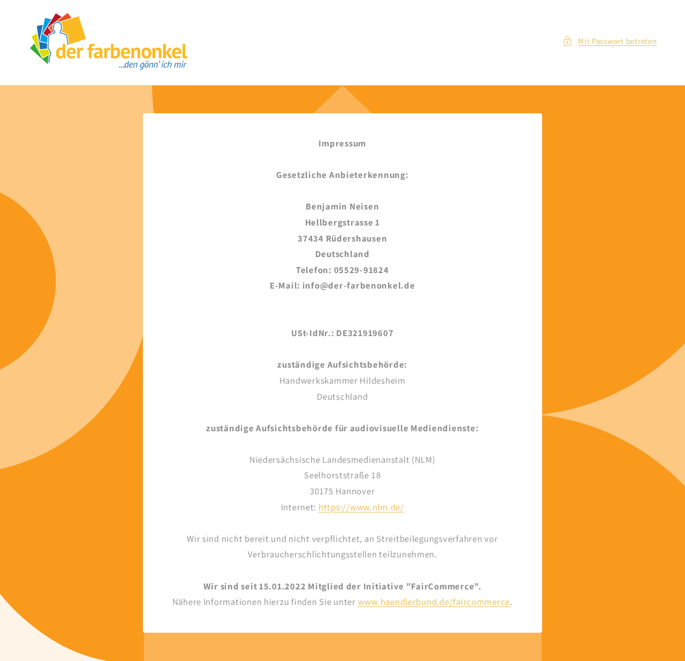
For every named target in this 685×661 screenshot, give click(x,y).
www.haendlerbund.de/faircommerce (434, 602)
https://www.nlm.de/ (361, 507)
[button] (609, 41)
